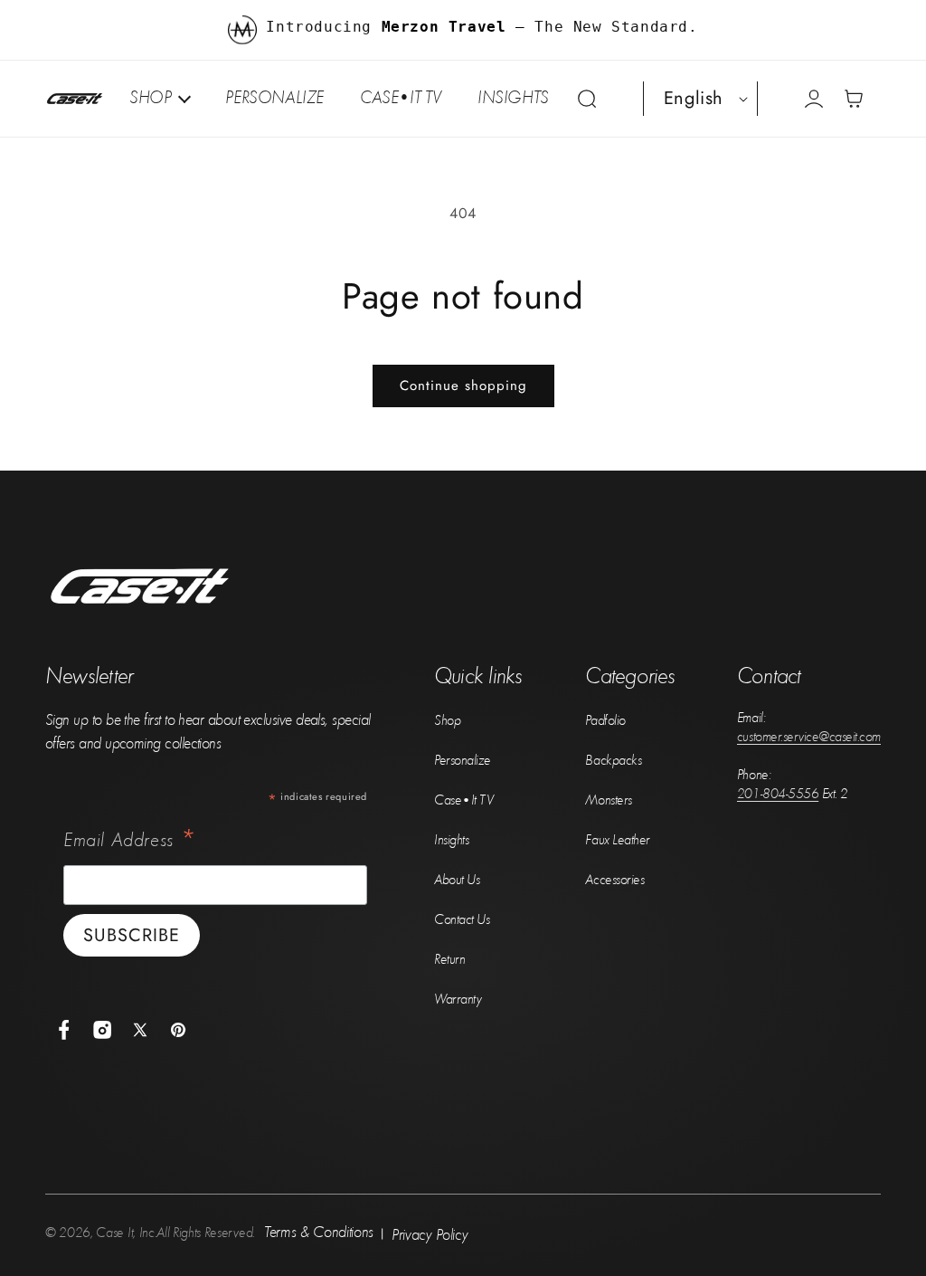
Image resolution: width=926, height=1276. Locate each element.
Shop (447, 719)
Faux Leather (617, 839)
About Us (456, 879)
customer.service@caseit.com (809, 736)
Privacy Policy (430, 1233)
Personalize (462, 759)
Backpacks (613, 759)
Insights (451, 839)
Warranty (457, 998)
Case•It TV (463, 799)
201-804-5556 (777, 793)
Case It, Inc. (126, 1232)
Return (449, 958)
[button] (587, 99)
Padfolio (605, 719)
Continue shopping (463, 385)
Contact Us (461, 918)
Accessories (614, 879)
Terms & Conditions (318, 1231)
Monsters (608, 799)
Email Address (129, 839)
